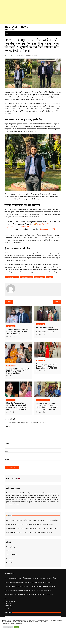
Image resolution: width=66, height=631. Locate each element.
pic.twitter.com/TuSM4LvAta (18, 227)
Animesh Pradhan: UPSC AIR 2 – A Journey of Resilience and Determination (17, 332)
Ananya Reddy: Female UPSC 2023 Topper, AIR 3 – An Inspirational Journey (17, 371)
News (38, 399)
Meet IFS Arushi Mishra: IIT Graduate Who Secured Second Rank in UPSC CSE (46, 366)
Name (7, 443)
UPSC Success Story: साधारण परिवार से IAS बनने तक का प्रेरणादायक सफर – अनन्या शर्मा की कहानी (32, 520)
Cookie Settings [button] (8, 627)
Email (7, 451)
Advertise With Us (11, 555)
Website (7, 459)
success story (40, 277)
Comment (8, 426)
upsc (50, 277)
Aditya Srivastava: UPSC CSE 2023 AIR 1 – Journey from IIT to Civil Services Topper (47, 330)
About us (9, 551)
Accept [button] (16, 627)
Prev (9, 301)
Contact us (9, 559)
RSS (9, 515)
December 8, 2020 (47, 229)
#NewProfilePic (43, 224)
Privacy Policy (10, 547)
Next (56, 301)
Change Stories (25, 55)
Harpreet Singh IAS (12, 277)
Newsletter (9, 563)
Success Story (34, 55)
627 (19, 478)
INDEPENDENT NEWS (16, 26)
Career (18, 55)
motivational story (27, 277)
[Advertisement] (33, 12)
